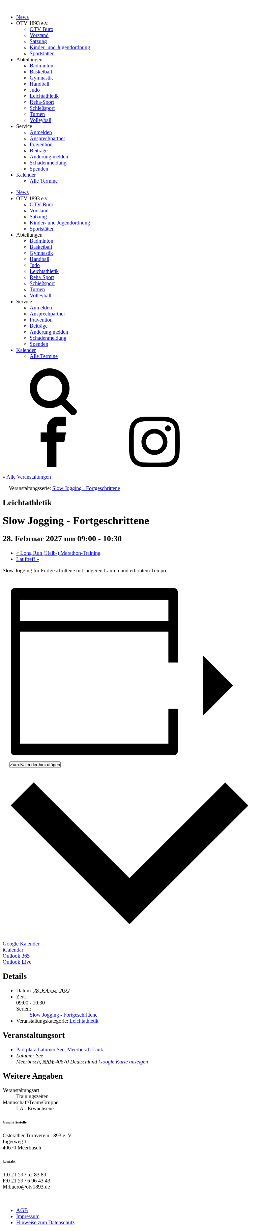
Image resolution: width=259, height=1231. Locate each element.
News (22, 17)
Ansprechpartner (47, 138)
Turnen (37, 114)
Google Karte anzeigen (123, 1061)
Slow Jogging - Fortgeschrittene (63, 1015)
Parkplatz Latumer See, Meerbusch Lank (59, 1049)
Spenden (39, 169)
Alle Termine (44, 181)
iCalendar (13, 950)
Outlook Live (17, 962)
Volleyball (40, 120)
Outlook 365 (16, 956)
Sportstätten (42, 53)
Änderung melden (49, 156)
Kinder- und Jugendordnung (60, 47)
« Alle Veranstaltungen (27, 477)
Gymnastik (41, 78)
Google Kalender (21, 944)
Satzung (38, 41)
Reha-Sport (42, 102)
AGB (22, 1210)
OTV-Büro (41, 29)
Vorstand (39, 35)
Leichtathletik (44, 96)
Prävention (41, 144)
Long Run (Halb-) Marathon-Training (58, 553)
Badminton (41, 65)
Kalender (26, 175)
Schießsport (42, 108)
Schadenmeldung (48, 163)
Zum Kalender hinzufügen (35, 764)
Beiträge (39, 150)
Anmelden (41, 132)
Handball (39, 84)
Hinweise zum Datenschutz (45, 1222)
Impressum (27, 1216)
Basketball (41, 71)
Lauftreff (27, 559)
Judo (35, 90)
